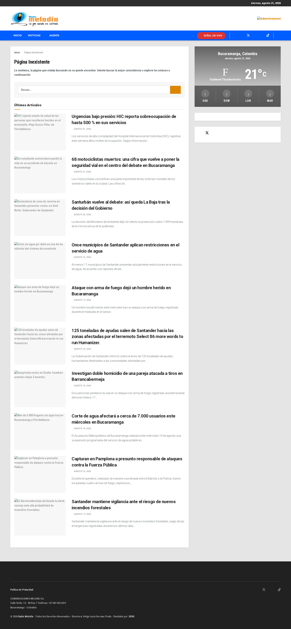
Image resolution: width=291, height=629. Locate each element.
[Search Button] (279, 35)
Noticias (34, 35)
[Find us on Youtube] (261, 35)
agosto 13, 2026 (82, 514)
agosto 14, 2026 (82, 471)
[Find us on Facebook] (241, 35)
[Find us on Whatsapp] (235, 35)
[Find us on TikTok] (267, 35)
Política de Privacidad (21, 589)
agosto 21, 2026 (82, 129)
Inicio (17, 35)
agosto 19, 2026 (82, 257)
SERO (131, 616)
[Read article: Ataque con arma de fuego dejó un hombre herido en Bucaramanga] (40, 303)
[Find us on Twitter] (248, 35)
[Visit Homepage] (34, 19)
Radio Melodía (25, 616)
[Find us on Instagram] (255, 35)
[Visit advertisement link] (269, 18)
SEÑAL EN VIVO (212, 35)
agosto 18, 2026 (82, 349)
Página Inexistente (33, 52)
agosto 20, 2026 (82, 214)
